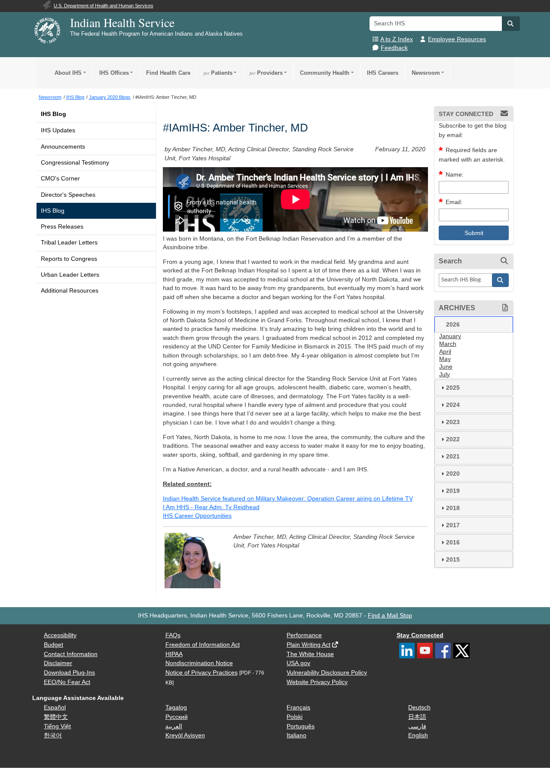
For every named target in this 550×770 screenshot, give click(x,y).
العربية (173, 726)
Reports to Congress (69, 259)
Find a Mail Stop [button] (390, 615)
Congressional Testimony (75, 162)
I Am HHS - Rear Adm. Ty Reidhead (211, 507)
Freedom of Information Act (202, 645)
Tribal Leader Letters (69, 242)
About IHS (68, 73)
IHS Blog (53, 114)
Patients (218, 73)
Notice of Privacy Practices (201, 672)
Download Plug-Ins (69, 672)
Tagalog (176, 707)
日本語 (417, 717)
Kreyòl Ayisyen (185, 735)
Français (298, 707)
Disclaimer (58, 663)
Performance (304, 635)
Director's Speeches (68, 195)
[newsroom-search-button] (500, 280)
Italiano (296, 735)
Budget (53, 645)
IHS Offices (114, 73)
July (444, 374)
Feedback (394, 48)
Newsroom (426, 73)
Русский (176, 717)
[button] (511, 23)
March (447, 344)
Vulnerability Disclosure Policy (327, 672)
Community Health (324, 73)
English (418, 735)
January (450, 336)
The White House (310, 654)
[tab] (473, 324)
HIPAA (174, 654)
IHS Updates (58, 130)
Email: (454, 202)
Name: (455, 174)
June (445, 367)
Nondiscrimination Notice (199, 663)
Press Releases (62, 226)
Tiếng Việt (57, 726)
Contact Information (71, 654)
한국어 (53, 735)
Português (301, 726)
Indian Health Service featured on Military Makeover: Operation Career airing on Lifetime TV (288, 498)
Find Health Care (168, 73)
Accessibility (60, 635)
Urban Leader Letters (70, 275)
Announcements (63, 147)
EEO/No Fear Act (67, 682)
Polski (294, 717)
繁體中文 (56, 717)
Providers (266, 73)
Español (55, 707)
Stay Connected (420, 635)
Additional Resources (69, 290)
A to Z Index (396, 39)
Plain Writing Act (308, 645)
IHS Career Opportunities (197, 516)
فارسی (417, 726)
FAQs (172, 635)
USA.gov (298, 663)
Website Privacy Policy (317, 682)
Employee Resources (457, 39)
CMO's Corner (60, 178)
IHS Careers (382, 73)
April (445, 351)
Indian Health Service (122, 22)
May (445, 359)
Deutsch (419, 707)
